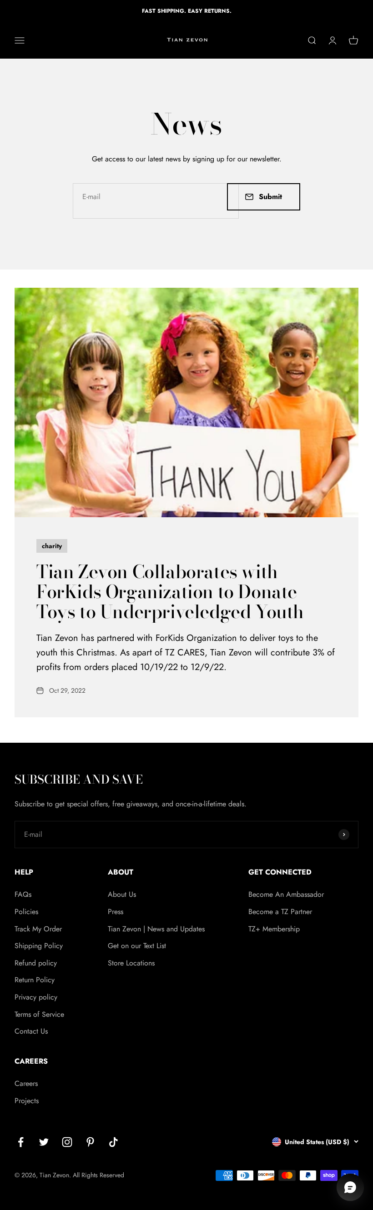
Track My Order (38, 929)
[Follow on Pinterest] (90, 1142)
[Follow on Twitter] (44, 1142)
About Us (122, 894)
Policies (26, 911)
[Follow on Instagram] (67, 1142)
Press (115, 911)
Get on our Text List (137, 945)
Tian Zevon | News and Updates (156, 929)
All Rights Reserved (98, 1175)
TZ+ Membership (274, 929)
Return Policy (35, 980)
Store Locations (131, 963)
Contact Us (31, 1031)
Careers (26, 1083)
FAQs (23, 894)
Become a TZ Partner (280, 911)
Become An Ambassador (286, 894)
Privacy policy (36, 997)
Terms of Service (39, 1014)
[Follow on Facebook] (21, 1142)
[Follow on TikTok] (113, 1142)
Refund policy (36, 963)
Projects (27, 1100)
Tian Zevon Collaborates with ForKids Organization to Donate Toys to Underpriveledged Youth (170, 591)
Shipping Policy (39, 945)
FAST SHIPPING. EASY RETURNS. (187, 11)
